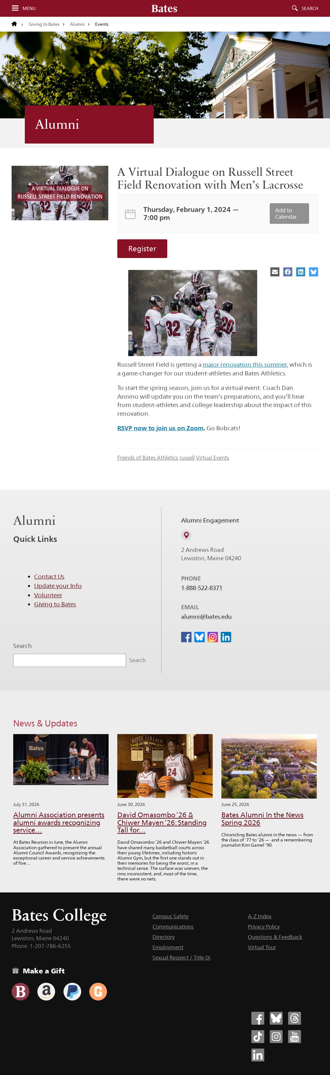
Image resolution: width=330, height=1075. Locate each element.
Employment (167, 947)
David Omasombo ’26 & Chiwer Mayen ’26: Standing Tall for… (162, 822)
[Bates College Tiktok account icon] (257, 1036)
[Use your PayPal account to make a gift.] (72, 991)
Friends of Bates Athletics (147, 457)
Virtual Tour (262, 947)
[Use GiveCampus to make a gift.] (98, 991)
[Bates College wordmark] (164, 8)
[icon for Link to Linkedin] (226, 637)
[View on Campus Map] (186, 535)
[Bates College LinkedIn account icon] (257, 1055)
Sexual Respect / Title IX (181, 957)
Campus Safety (170, 916)
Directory (163, 937)
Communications (173, 926)
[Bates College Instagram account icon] (276, 1036)
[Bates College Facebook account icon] (257, 1018)
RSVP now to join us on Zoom (160, 428)
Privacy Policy (264, 926)
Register (142, 248)
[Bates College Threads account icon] (294, 1018)
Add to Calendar (286, 213)
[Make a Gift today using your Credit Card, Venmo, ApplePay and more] (20, 991)
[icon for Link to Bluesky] (199, 637)
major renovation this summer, (245, 364)
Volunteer (48, 595)
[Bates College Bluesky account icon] (276, 1018)
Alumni (77, 24)
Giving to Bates (44, 24)
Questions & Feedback (275, 937)
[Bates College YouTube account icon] (294, 1036)
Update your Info (58, 585)
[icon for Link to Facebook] (186, 637)
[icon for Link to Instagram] (213, 637)
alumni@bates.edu (206, 616)
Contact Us (49, 576)
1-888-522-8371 (201, 588)
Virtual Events (212, 457)
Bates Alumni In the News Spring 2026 (262, 819)
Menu (29, 8)
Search (310, 8)
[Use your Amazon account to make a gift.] (46, 991)
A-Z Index (259, 916)
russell (187, 457)
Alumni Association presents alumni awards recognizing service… (58, 822)
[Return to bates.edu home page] (17, 24)
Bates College (59, 915)
